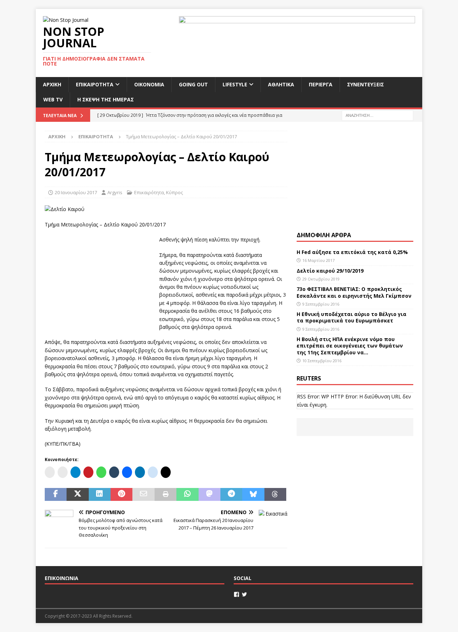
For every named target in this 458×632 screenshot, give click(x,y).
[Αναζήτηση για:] (377, 114)
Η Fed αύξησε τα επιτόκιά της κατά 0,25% (352, 252)
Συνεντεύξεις (365, 84)
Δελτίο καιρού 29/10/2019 (331, 270)
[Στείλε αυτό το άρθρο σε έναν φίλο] (143, 494)
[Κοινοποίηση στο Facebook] (56, 494)
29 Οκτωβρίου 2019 (321, 279)
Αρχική (52, 84)
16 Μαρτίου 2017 (318, 260)
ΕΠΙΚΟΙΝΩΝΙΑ (61, 578)
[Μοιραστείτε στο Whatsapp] (187, 494)
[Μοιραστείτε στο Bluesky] (253, 494)
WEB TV (53, 99)
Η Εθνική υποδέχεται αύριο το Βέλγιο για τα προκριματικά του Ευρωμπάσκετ (351, 317)
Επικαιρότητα (94, 84)
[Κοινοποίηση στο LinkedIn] (100, 494)
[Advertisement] (98, 280)
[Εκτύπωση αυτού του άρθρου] (165, 494)
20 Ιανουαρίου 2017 (76, 192)
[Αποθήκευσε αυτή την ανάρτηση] (121, 494)
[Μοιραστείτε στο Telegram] (231, 494)
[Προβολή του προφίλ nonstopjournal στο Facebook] (236, 594)
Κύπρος (174, 192)
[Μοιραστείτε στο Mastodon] (209, 494)
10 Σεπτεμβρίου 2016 (321, 360)
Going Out (193, 84)
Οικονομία (149, 84)
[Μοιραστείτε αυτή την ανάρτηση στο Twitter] (77, 494)
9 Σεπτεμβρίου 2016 (320, 304)
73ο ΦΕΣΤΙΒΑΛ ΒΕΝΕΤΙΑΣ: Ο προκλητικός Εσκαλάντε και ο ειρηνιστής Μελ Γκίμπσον (354, 292)
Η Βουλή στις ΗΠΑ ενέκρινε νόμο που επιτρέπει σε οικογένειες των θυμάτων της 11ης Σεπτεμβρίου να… (350, 345)
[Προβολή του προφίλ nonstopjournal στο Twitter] (244, 594)
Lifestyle (235, 84)
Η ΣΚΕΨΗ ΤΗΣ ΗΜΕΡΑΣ (105, 99)
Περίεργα (320, 84)
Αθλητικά (281, 84)
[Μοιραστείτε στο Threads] (275, 494)
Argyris (114, 192)
